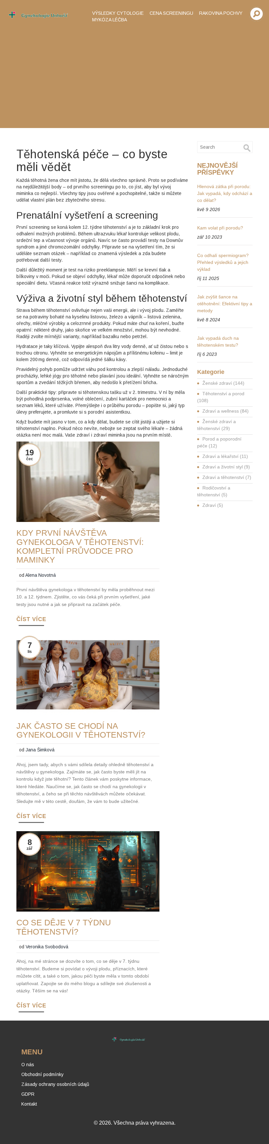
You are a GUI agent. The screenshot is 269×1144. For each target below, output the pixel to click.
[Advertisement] (134, 75)
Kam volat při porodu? (220, 227)
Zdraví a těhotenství (226, 477)
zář (29, 849)
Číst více (31, 619)
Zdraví (212, 505)
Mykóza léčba (109, 19)
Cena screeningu (171, 13)
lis (30, 652)
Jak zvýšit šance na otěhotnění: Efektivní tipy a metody (224, 303)
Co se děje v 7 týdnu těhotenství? (63, 927)
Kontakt (29, 1104)
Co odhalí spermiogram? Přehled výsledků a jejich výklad (223, 262)
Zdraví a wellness (225, 411)
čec (29, 459)
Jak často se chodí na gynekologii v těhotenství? (80, 730)
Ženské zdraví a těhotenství (216, 425)
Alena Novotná (40, 575)
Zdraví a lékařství (225, 456)
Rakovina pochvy (220, 13)
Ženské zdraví (223, 383)
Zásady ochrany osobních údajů (55, 1084)
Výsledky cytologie (118, 13)
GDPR (27, 1094)
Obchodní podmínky (42, 1074)
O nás (27, 1064)
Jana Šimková (40, 749)
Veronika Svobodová (47, 946)
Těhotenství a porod (220, 397)
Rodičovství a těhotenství (213, 491)
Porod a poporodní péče (219, 442)
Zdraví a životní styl (226, 466)
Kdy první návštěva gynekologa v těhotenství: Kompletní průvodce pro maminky (80, 546)
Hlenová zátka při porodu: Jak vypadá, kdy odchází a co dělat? (224, 193)
